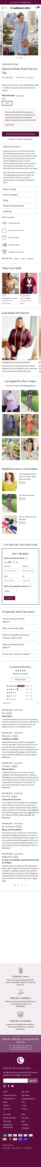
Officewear (30, 258)
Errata (24, 1105)
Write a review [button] (20, 679)
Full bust (25, 566)
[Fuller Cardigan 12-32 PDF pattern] (28, 283)
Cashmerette (9, 1145)
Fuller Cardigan (25, 298)
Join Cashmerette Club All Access (20, 134)
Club (4, 295)
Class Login (7, 1121)
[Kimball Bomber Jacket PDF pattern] (10, 283)
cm (17, 562)
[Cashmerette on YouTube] (12, 1086)
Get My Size (9, 598)
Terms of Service (16, 1148)
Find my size (20, 95)
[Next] (36, 2)
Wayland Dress (7, 957)
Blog (23, 1121)
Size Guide (25, 1095)
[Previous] (5, 2)
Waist (6, 576)
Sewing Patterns (9, 1099)
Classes (6, 1105)
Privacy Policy (6, 1148)
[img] (7, 710)
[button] (11, 686)
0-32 (7, 103)
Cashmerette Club (10, 64)
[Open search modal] (6, 8)
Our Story (25, 1118)
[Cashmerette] (20, 8)
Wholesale (25, 1128)
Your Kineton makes (26, 495)
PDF (3, 99)
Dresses (16, 258)
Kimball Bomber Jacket (9, 298)
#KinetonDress (29, 386)
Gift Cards (6, 1109)
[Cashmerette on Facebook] (8, 1086)
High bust (7, 566)
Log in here (28, 139)
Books (5, 1102)
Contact (25, 1109)
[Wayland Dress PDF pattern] (20, 929)
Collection (25, 295)
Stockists (25, 1125)
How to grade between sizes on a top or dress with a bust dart (27, 476)
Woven (23, 258)
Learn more (9, 124)
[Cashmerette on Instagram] (4, 1086)
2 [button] (18, 885)
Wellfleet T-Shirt (26, 2)
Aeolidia (28, 1148)
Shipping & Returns (28, 1099)
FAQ (23, 1102)
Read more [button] (6, 757)
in (11, 562)
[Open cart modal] (36, 8)
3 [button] (22, 885)
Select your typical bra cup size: (16, 586)
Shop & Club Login (9, 1118)
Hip (23, 576)
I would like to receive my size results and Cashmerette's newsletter (19, 116)
